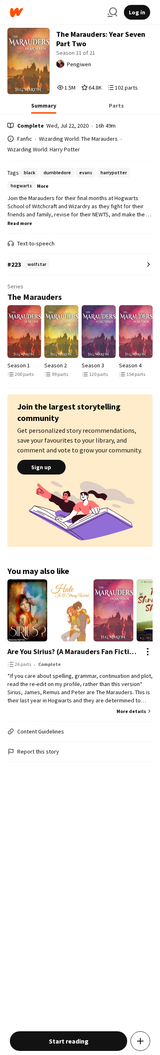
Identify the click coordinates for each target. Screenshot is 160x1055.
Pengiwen (79, 64)
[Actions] (148, 651)
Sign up (41, 467)
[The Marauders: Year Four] (136, 331)
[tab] (43, 108)
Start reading (69, 1041)
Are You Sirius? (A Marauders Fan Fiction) (72, 651)
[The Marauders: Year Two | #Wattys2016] (61, 331)
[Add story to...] (140, 1041)
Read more (19, 223)
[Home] (55, 12)
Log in (137, 12)
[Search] (112, 12)
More (42, 186)
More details (131, 711)
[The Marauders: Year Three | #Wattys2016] (99, 331)
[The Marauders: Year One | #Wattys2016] (24, 331)
